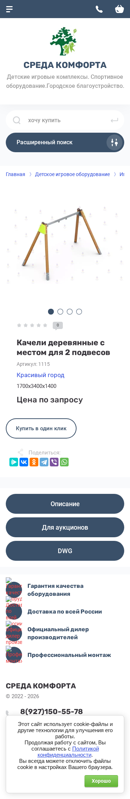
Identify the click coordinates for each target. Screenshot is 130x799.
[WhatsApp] (64, 462)
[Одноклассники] (34, 462)
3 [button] (70, 312)
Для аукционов (65, 527)
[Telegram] (44, 462)
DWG (65, 551)
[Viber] (54, 462)
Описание (65, 504)
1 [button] (51, 312)
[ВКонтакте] (24, 462)
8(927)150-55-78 (51, 711)
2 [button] (60, 312)
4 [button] (79, 312)
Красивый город (40, 375)
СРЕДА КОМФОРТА (65, 65)
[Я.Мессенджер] (13, 462)
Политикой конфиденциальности (68, 752)
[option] (65, 244)
